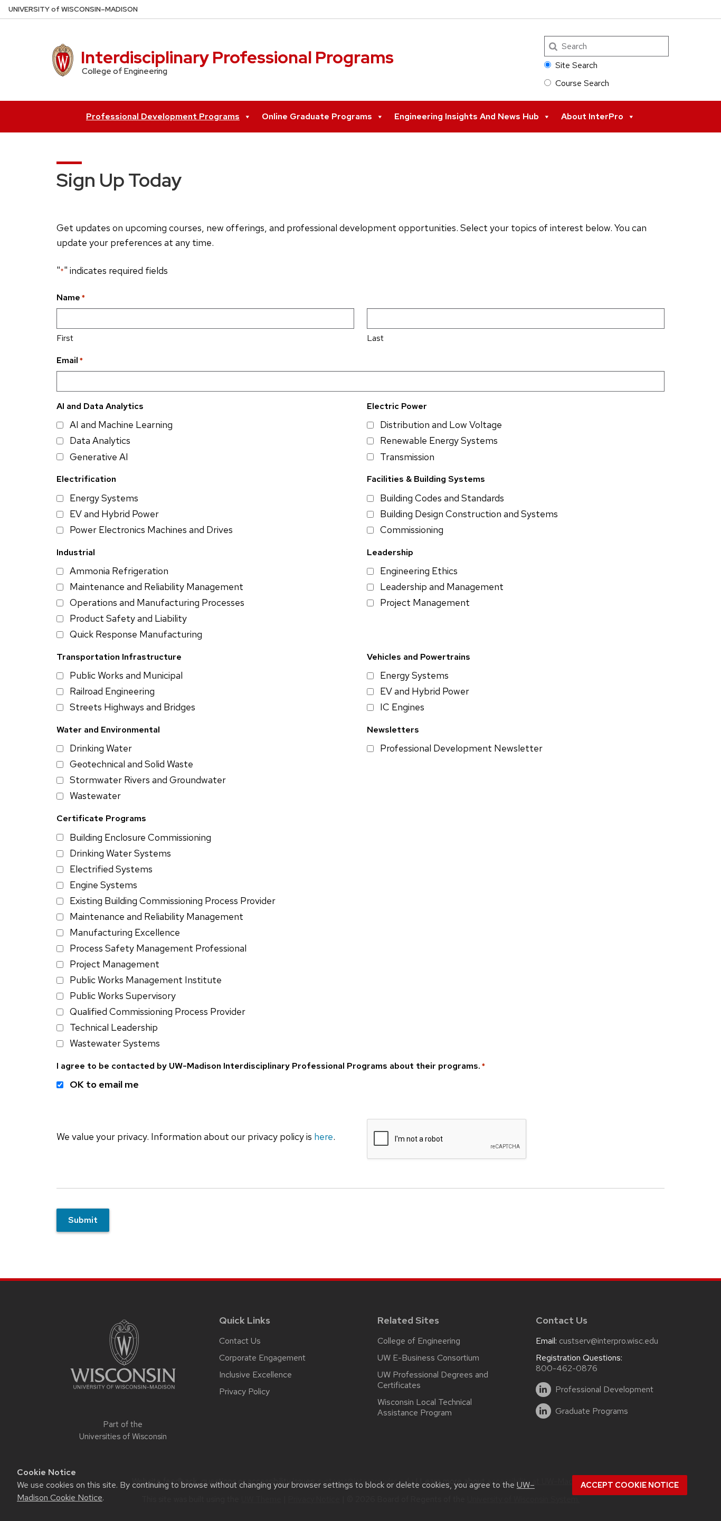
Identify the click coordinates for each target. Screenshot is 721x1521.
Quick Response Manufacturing (136, 634)
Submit (83, 1219)
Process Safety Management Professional (158, 948)
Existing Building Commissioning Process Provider (173, 901)
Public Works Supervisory (123, 996)
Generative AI (99, 457)
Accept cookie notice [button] (630, 1485)
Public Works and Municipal (126, 675)
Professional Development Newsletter (461, 748)
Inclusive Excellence (255, 1374)
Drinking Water (101, 748)
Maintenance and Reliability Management (156, 587)
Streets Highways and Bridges (132, 707)
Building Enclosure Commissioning (140, 837)
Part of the (123, 1430)
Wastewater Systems (115, 1043)
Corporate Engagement (262, 1357)
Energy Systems (104, 498)
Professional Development (604, 1389)
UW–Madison (73, 9)
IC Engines (402, 707)
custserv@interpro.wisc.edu (608, 1340)
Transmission (407, 457)
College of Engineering (418, 1340)
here (323, 1136)
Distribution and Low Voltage (441, 425)
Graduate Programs (591, 1411)
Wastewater (95, 796)
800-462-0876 (566, 1368)
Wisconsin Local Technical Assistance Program (424, 1407)
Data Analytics (100, 440)
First (64, 338)
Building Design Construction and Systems (469, 514)
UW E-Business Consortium (428, 1357)
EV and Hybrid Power (114, 514)
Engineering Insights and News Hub (466, 116)
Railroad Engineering (112, 691)
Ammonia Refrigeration (119, 571)
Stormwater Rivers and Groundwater (148, 780)
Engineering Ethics (419, 571)
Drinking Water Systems (120, 853)
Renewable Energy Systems (439, 440)
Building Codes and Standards (442, 498)
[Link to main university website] (123, 1390)
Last (375, 338)
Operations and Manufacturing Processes (157, 602)
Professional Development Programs (163, 116)
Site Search (576, 65)
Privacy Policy (244, 1391)
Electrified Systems (111, 869)
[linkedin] (543, 1390)
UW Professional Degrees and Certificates (432, 1380)
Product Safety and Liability (128, 618)
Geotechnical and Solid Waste (131, 764)
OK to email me (104, 1084)
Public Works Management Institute (146, 980)
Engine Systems (103, 885)
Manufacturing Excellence (125, 932)
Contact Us (240, 1340)
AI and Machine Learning (121, 425)
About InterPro (592, 116)
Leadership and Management (442, 587)
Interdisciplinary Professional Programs (237, 57)
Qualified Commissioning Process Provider (157, 1011)
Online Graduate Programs (317, 116)
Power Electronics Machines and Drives (151, 530)
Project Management (425, 602)
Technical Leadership (114, 1027)
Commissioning (411, 530)
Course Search (582, 83)
